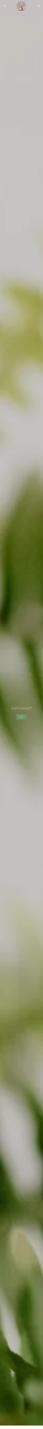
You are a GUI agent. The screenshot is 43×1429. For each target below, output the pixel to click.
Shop (21, 716)
